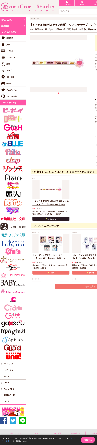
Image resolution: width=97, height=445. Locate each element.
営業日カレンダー (16, 433)
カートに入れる (51, 219)
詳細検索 (5, 26)
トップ (33, 18)
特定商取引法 (76, 433)
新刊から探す (7, 20)
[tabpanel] (58, 63)
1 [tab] (58, 93)
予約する (51, 273)
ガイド (35, 433)
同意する (88, 440)
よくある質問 (56, 433)
